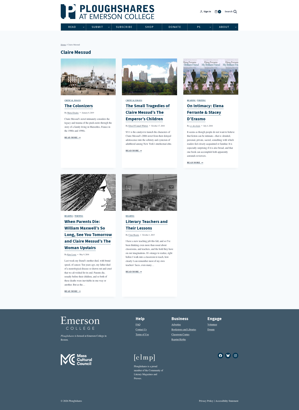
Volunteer (212, 324)
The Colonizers (78, 106)
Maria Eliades (73, 112)
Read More (72, 137)
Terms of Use (142, 334)
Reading (191, 100)
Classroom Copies (180, 334)
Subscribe (124, 27)
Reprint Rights (178, 339)
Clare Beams (133, 234)
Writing (201, 100)
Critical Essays (72, 100)
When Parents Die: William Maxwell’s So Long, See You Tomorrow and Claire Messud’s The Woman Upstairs (88, 234)
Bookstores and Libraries (183, 329)
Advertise (176, 324)
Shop (149, 27)
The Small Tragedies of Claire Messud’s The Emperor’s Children (148, 112)
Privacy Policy (206, 400)
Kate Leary (71, 254)
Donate (174, 27)
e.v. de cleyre (195, 125)
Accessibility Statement (226, 400)
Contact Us (141, 329)
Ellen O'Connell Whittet (138, 125)
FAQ (138, 324)
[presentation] (88, 77)
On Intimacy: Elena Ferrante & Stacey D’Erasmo (205, 112)
